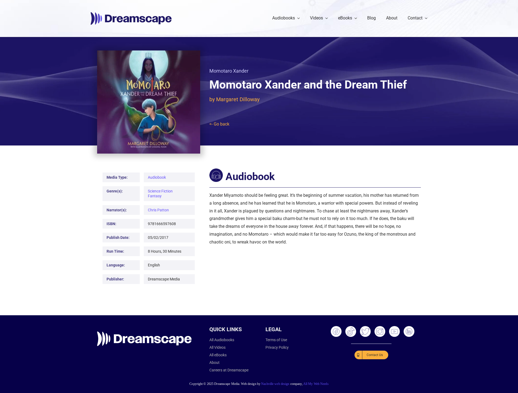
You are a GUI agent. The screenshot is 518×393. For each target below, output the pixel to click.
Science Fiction (160, 191)
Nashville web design (275, 384)
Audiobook (157, 177)
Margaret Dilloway (238, 99)
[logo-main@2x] (131, 14)
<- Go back (219, 124)
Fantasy (155, 196)
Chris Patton (158, 210)
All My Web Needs (316, 384)
